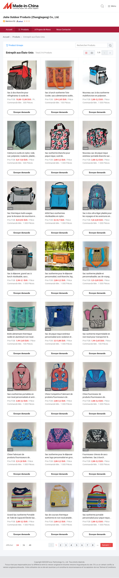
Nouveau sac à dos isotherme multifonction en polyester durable (96, 95)
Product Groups (15, 45)
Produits (25, 29)
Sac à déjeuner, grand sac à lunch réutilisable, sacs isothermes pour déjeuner (19, 276)
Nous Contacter (63, 29)
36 (24, 545)
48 (30, 545)
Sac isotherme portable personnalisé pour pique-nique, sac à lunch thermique (96, 517)
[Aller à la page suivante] (110, 53)
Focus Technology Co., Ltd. (58, 562)
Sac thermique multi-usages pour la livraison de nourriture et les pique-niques (21, 216)
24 (17, 545)
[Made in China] (21, 5)
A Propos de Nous (43, 29)
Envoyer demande (21, 112)
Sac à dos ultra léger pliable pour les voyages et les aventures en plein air (97, 216)
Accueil (9, 29)
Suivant (105, 545)
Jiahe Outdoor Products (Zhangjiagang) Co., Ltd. (31, 17)
